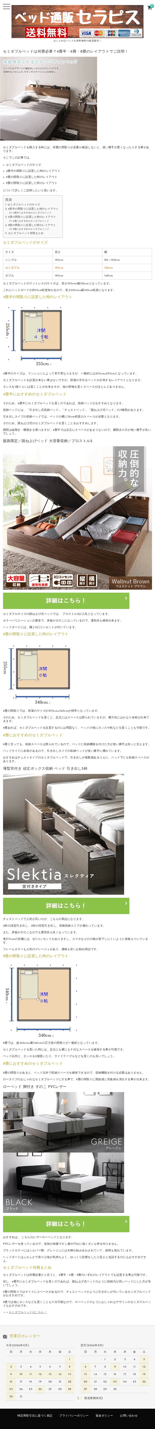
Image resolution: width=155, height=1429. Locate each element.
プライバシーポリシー (74, 1415)
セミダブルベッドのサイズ (23, 205)
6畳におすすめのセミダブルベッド (31, 221)
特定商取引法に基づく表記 (34, 1415)
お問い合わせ (129, 1415)
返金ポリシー (104, 1415)
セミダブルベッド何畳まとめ (25, 233)
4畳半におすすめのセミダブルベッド (32, 213)
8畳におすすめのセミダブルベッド (31, 229)
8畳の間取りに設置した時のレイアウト (32, 225)
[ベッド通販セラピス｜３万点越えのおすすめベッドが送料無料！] (78, 35)
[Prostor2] (77, 588)
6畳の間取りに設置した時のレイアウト (32, 217)
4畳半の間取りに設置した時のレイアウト (33, 209)
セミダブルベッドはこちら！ (28, 1312)
